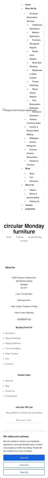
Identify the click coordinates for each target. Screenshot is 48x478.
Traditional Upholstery (36, 26)
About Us (29, 184)
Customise (24, 465)
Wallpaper (34, 138)
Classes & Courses (33, 162)
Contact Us (10, 391)
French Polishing (34, 83)
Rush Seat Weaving (36, 64)
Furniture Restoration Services (32, 17)
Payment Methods (13, 338)
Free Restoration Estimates (35, 104)
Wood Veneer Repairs (34, 93)
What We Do (30, 8)
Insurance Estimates (35, 113)
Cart (31, 177)
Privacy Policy (11, 396)
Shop (27, 168)
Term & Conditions (13, 348)
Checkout (33, 181)
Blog (7, 385)
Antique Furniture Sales (34, 121)
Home (28, 4)
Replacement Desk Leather (36, 74)
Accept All (24, 457)
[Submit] (24, 427)
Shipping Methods (13, 343)
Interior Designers (31, 144)
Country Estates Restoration (32, 153)
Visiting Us (34, 201)
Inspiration (30, 208)
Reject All (24, 472)
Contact (29, 205)
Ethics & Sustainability (33, 195)
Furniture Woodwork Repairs (35, 44)
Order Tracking (11, 353)
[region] (24, 455)
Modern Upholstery (35, 34)
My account (10, 333)
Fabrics (32, 190)
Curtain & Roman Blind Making (33, 130)
